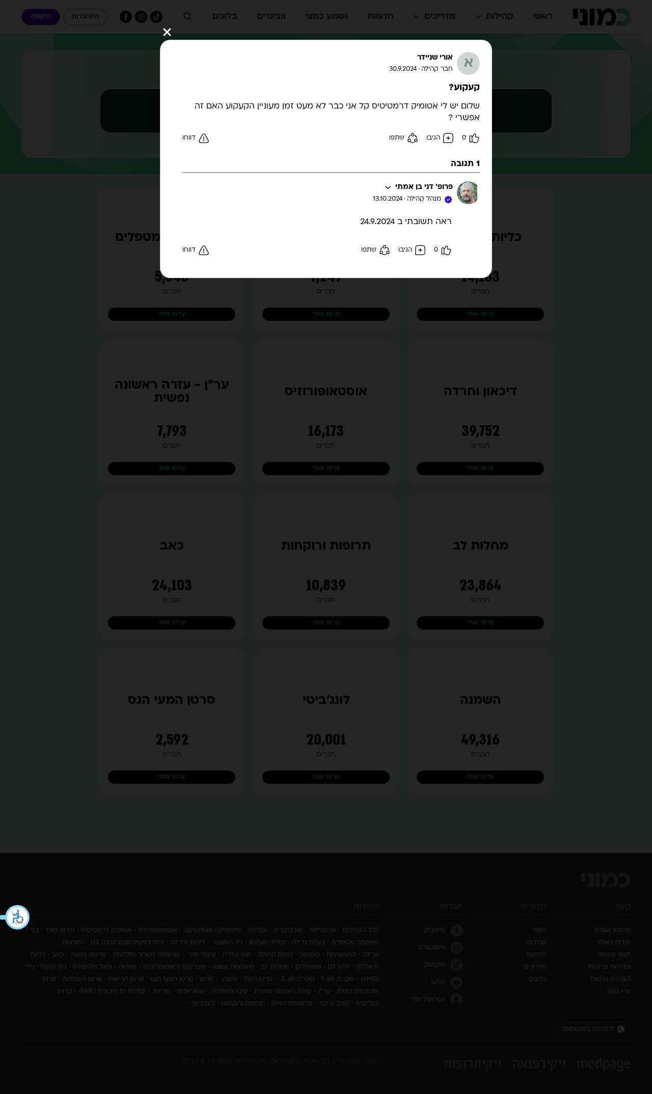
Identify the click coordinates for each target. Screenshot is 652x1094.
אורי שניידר (435, 57)
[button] (15, 917)
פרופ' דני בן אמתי (424, 187)
